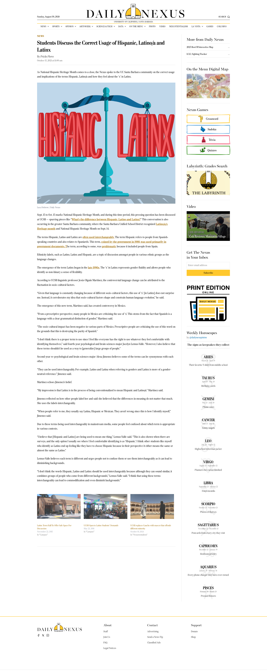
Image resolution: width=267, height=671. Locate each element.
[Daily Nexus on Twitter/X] (43, 635)
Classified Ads (154, 642)
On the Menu (136, 26)
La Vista (196, 26)
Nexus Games (197, 109)
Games (209, 26)
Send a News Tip (155, 637)
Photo (152, 26)
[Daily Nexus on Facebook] (38, 635)
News (43, 26)
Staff (105, 631)
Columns (221, 26)
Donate (194, 631)
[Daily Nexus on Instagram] (47, 635)
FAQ (105, 642)
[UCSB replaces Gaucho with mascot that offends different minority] (152, 506)
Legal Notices (109, 648)
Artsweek (85, 26)
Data (120, 26)
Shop (193, 637)
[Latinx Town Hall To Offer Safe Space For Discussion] (59, 506)
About (107, 625)
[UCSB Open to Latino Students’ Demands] (105, 506)
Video (162, 26)
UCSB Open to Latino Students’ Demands (101, 525)
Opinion (70, 26)
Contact (152, 625)
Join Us (106, 637)
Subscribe (208, 272)
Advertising (153, 631)
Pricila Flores (47, 56)
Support (196, 625)
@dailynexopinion (198, 337)
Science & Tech (104, 26)
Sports (56, 26)
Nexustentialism (178, 26)
